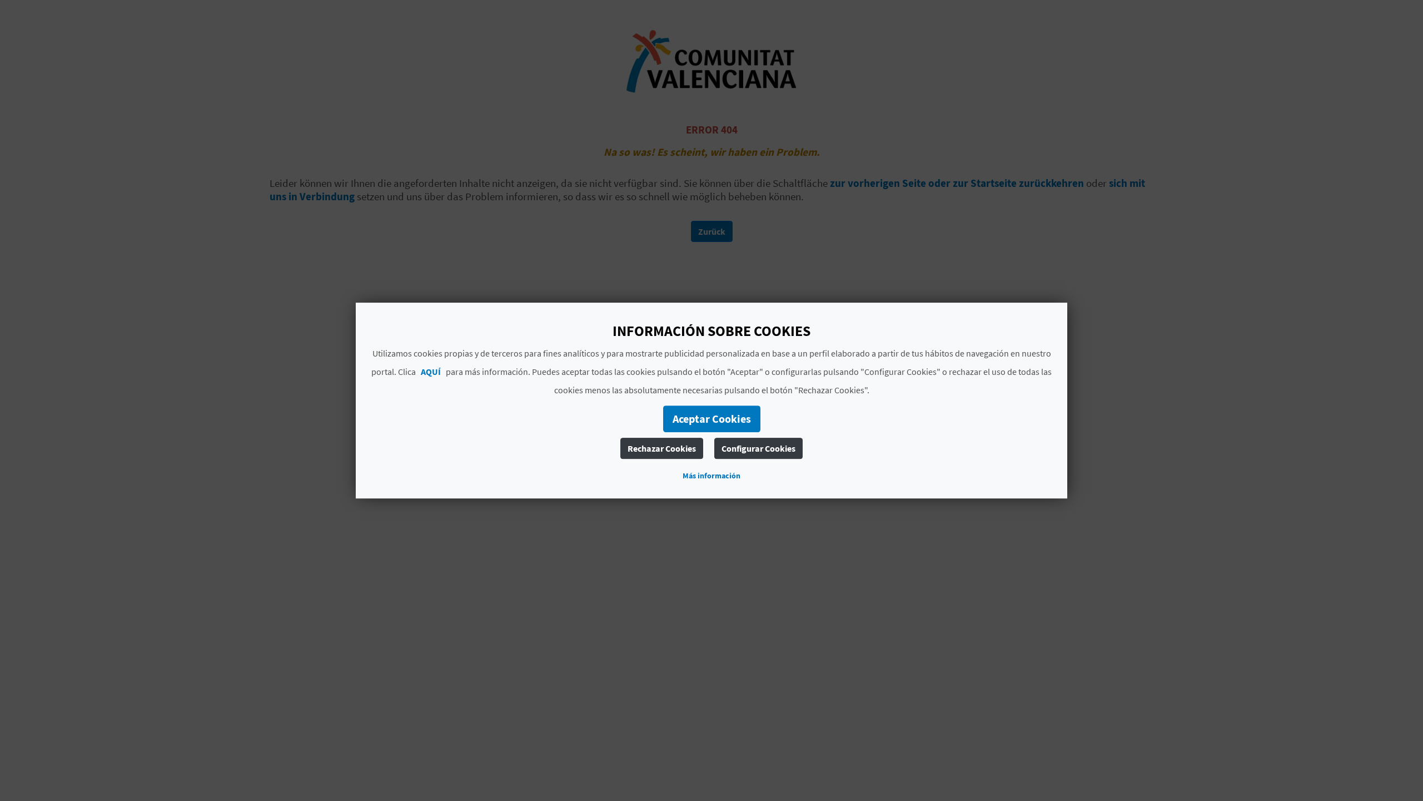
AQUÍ (431, 371)
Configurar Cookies (758, 448)
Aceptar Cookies (712, 419)
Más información (711, 476)
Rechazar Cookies (662, 448)
